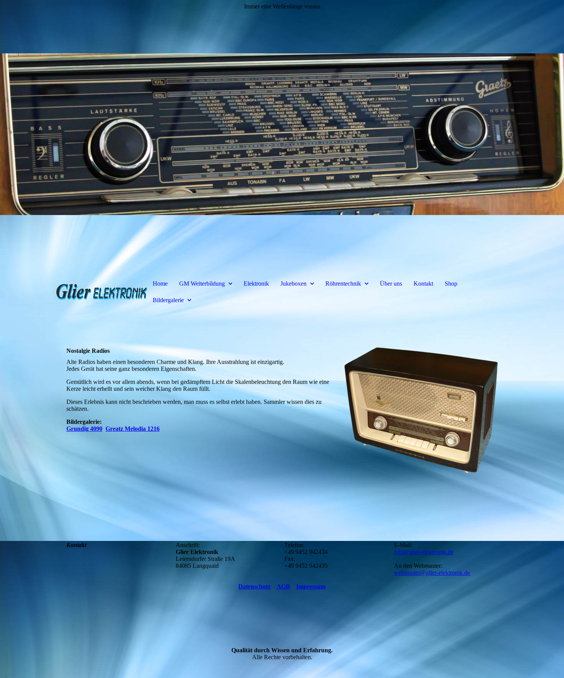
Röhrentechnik (343, 283)
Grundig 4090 (84, 428)
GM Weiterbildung (202, 283)
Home (160, 283)
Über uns (391, 283)
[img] (282, 134)
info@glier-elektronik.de (424, 552)
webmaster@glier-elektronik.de (432, 572)
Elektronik (256, 283)
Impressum (310, 586)
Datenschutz (254, 586)
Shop (451, 283)
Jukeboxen (293, 283)
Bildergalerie (168, 300)
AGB (283, 586)
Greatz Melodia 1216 (133, 428)
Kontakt (423, 283)
